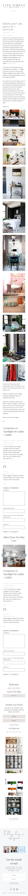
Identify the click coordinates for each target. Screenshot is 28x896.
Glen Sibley (6, 471)
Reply (4, 462)
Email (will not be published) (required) (13, 516)
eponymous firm (11, 63)
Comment (6, 490)
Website (6, 524)
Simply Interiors (8, 35)
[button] (14, 724)
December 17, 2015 (8, 444)
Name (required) (8, 508)
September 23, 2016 (8, 473)
